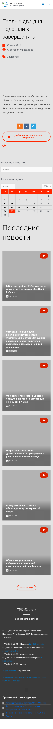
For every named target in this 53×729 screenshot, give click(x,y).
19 (19, 207)
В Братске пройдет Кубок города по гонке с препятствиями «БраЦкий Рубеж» (26, 289)
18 (12, 207)
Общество (13, 56)
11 (12, 203)
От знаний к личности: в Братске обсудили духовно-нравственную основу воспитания (25, 398)
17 (5, 207)
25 (12, 211)
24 (5, 211)
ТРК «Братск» (17, 3)
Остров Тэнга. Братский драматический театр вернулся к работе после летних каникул (25, 453)
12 (19, 203)
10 (5, 203)
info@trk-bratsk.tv (36, 644)
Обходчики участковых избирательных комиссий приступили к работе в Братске (23, 563)
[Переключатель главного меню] (43, 4)
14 (34, 203)
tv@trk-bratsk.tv (9, 671)
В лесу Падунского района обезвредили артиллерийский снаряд (23, 508)
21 (34, 207)
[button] (49, 4)
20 (26, 207)
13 (27, 203)
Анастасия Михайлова (20, 49)
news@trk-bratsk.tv (10, 651)
